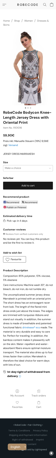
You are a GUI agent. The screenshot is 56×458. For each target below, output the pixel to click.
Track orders (39, 395)
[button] (28, 4)
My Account (17, 395)
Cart (38, 407)
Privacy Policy (40, 430)
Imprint (40, 439)
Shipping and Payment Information (28, 435)
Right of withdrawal (22, 439)
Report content (28, 444)
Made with (28, 449)
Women (28, 20)
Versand (13, 145)
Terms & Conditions (19, 430)
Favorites (17, 407)
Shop (17, 20)
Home (6, 20)
